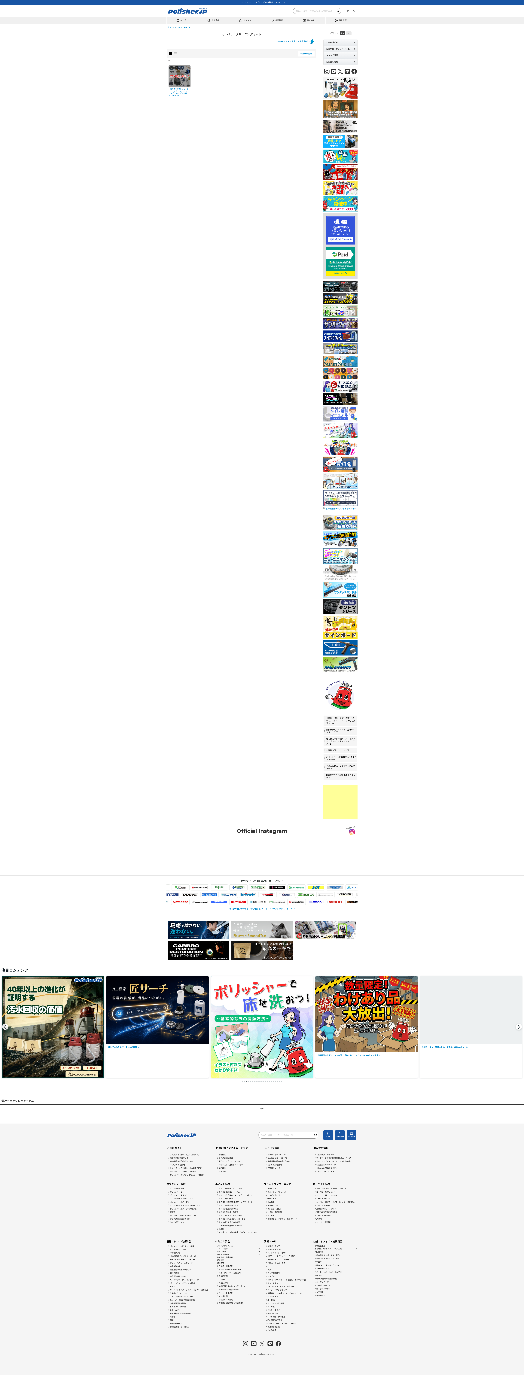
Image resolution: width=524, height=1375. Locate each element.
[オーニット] (287, 887)
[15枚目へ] (271, 1081)
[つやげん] (199, 895)
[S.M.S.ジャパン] (190, 887)
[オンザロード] (326, 887)
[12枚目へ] (265, 1081)
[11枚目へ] (263, 1081)
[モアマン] (287, 902)
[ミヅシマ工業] (210, 902)
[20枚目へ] (281, 1081)
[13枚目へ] (267, 1081)
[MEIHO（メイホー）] (248, 902)
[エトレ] (248, 887)
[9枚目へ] (259, 1081)
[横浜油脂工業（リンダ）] (345, 902)
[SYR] (229, 887)
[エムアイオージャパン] (268, 887)
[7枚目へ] (254, 1081)
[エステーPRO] (210, 887)
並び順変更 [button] (307, 53)
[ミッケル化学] (190, 902)
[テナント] (218, 895)
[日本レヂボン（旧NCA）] (354, 895)
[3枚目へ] (246, 1081)
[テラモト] (238, 895)
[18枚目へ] (277, 1081)
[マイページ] (353, 10)
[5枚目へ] (250, 1081)
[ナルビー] (296, 895)
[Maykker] (268, 902)
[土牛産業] (277, 895)
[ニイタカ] (315, 895)
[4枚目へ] (248, 1081)
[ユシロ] (326, 902)
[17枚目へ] (275, 1081)
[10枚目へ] (261, 1081)
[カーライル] (345, 887)
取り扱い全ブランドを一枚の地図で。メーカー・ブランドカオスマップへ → (262, 909)
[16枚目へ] (273, 1081)
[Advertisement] (340, 802)
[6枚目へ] (253, 1081)
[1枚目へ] (242, 1081)
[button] (182, 20)
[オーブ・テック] (307, 887)
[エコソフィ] (171, 887)
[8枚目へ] (256, 1081)
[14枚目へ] (269, 1081)
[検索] (338, 11)
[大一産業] (180, 895)
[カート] (347, 10)
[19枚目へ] (279, 1081)
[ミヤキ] (229, 902)
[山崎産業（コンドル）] (307, 902)
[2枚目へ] (244, 1081)
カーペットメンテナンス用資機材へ (293, 41)
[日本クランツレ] (335, 895)
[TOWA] (257, 895)
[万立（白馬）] (171, 902)
